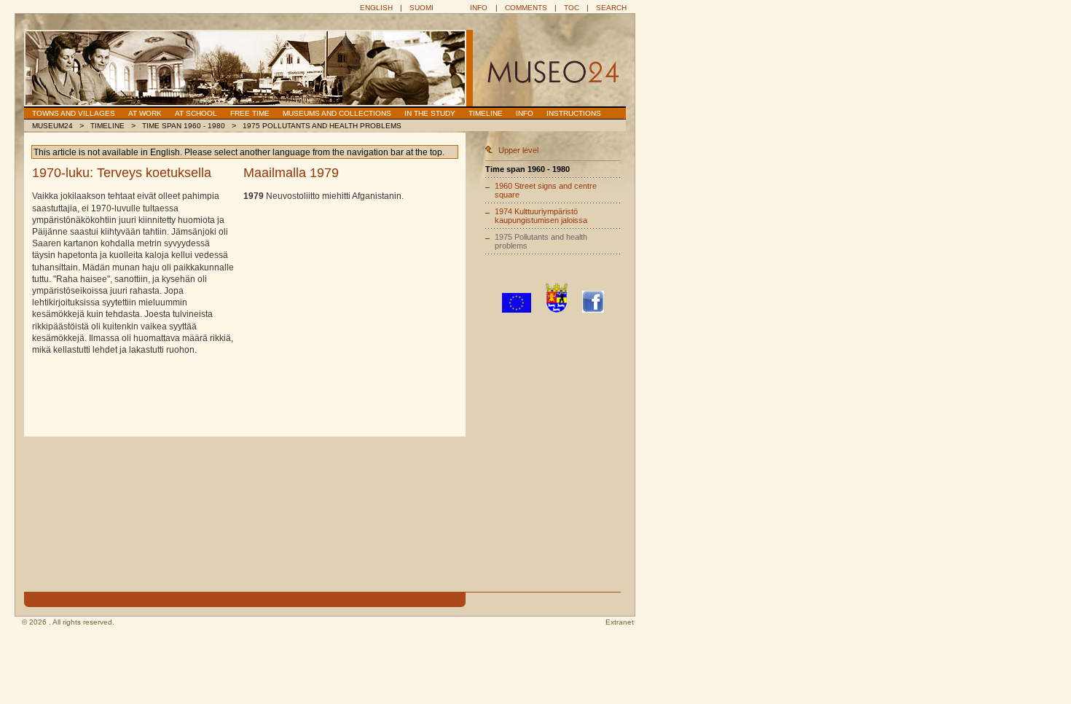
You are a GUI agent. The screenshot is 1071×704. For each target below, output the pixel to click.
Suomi (421, 8)
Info (478, 8)
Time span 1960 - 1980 (183, 126)
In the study (429, 113)
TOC (571, 8)
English (376, 8)
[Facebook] (593, 309)
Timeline (485, 113)
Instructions (573, 113)
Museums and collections (337, 113)
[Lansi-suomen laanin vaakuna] (557, 309)
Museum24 (52, 126)
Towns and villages (73, 113)
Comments (526, 8)
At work (145, 113)
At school (196, 113)
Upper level (518, 150)
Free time (250, 113)
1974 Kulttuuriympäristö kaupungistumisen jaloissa (541, 215)
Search (611, 8)
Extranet (619, 622)
